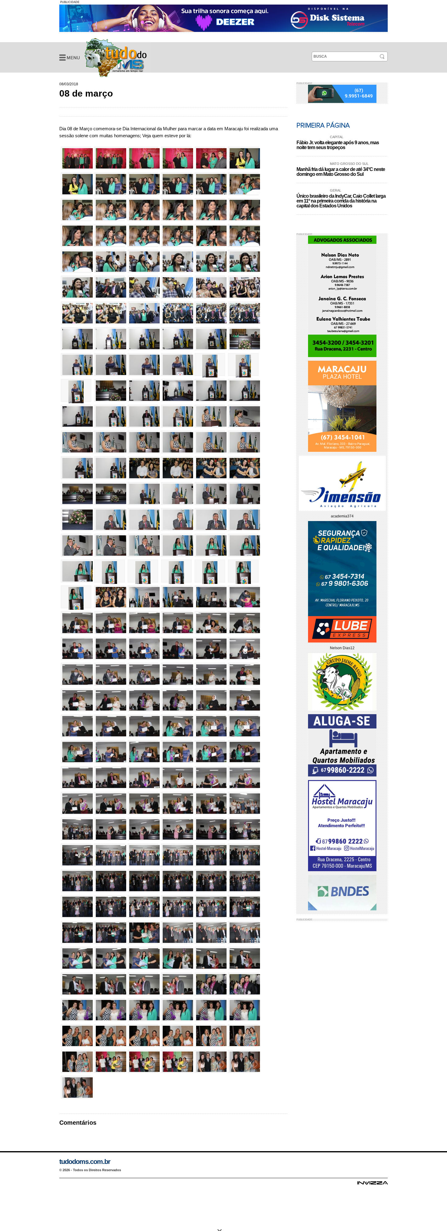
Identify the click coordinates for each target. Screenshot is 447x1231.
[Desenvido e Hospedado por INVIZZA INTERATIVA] (372, 1184)
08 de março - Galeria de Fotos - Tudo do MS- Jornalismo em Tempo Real (116, 57)
